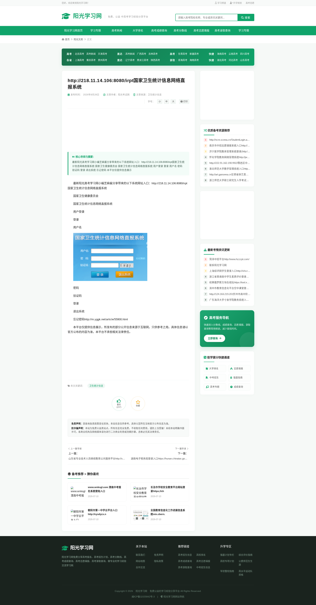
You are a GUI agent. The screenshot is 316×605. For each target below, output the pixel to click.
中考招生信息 (203, 567)
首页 (67, 39)
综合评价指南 (245, 555)
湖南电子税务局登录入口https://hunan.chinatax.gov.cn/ (159, 458)
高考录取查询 (222, 30)
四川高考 (244, 53)
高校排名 (201, 555)
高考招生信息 (185, 555)
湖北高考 (221, 60)
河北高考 (233, 60)
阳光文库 (78, 39)
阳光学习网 (110, 16)
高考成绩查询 (159, 30)
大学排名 (138, 30)
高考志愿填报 (201, 30)
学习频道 (221, 3)
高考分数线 (180, 30)
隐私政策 (158, 561)
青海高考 (182, 60)
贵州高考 (102, 60)
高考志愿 (250, 3)
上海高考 (79, 60)
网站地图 (140, 561)
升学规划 (237, 3)
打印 (185, 101)
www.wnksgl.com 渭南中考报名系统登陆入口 (104, 489)
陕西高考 (155, 60)
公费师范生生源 (245, 563)
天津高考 (102, 53)
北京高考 (79, 53)
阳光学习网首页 (73, 30)
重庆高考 (91, 60)
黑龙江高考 (142, 60)
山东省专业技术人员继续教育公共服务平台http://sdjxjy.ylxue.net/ (97, 458)
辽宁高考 (130, 60)
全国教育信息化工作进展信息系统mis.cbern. (168, 512)
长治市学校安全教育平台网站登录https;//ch (168, 489)
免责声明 (158, 555)
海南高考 (194, 60)
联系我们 (140, 555)
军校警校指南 (227, 571)
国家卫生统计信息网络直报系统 (87, 188)
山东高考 (244, 60)
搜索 (247, 17)
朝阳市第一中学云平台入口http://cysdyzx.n (103, 512)
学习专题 (95, 30)
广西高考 (141, 53)
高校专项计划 (227, 561)
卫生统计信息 (96, 386)
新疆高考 (194, 53)
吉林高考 (153, 53)
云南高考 (233, 53)
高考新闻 (117, 30)
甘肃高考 (182, 53)
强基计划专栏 (227, 555)
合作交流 (140, 567)
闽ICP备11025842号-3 (143, 596)
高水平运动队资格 (245, 573)
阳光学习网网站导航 (173, 596)
